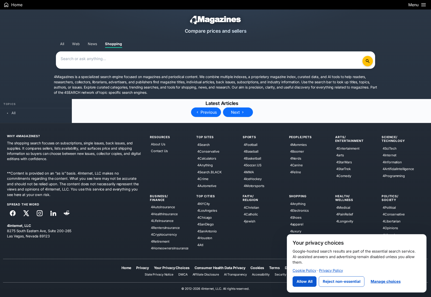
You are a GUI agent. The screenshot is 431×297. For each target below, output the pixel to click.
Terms (274, 267)
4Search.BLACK (209, 172)
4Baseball (251, 151)
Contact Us (159, 151)
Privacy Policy (331, 270)
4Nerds (295, 158)
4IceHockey (253, 179)
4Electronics (299, 210)
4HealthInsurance (164, 214)
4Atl (200, 245)
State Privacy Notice (159, 274)
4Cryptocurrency (164, 234)
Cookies (257, 267)
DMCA (183, 274)
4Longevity (344, 221)
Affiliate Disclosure (206, 274)
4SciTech (389, 148)
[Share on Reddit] (66, 213)
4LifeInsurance (162, 221)
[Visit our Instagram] (39, 213)
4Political (389, 207)
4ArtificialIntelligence (398, 169)
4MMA (249, 172)
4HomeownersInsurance (170, 248)
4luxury (295, 231)
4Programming (394, 176)
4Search (203, 144)
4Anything (205, 165)
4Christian (251, 207)
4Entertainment (347, 148)
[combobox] (210, 60)
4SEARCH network (79, 92)
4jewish (249, 221)
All (62, 44)
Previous (208, 112)
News (92, 44)
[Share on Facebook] (12, 213)
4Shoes (296, 217)
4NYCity (203, 203)
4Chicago (204, 217)
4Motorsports (254, 186)
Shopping (113, 44)
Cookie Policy (304, 270)
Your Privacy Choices (172, 267)
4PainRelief (344, 214)
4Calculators (206, 158)
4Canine (296, 165)
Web (76, 44)
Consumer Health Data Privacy (220, 267)
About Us (158, 144)
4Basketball (252, 158)
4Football (250, 144)
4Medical (343, 207)
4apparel (296, 224)
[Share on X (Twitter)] (26, 213)
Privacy (142, 267)
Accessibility (261, 274)
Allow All (305, 281)
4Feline (295, 172)
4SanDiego (205, 224)
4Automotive (206, 186)
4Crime (202, 179)
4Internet (389, 155)
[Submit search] (367, 61)
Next (236, 112)
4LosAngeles (207, 210)
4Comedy (343, 176)
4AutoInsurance (163, 207)
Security (280, 274)
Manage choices (386, 281)
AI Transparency (235, 274)
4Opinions (390, 228)
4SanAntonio (207, 231)
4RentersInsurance (165, 227)
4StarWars (344, 162)
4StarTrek (343, 169)
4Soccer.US (252, 165)
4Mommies (298, 144)
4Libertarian (392, 221)
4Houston (204, 238)
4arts (340, 155)
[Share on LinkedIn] (53, 213)
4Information (392, 162)
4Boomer (297, 151)
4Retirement (160, 241)
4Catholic (251, 214)
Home (126, 267)
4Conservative (208, 151)
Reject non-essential (341, 281)
